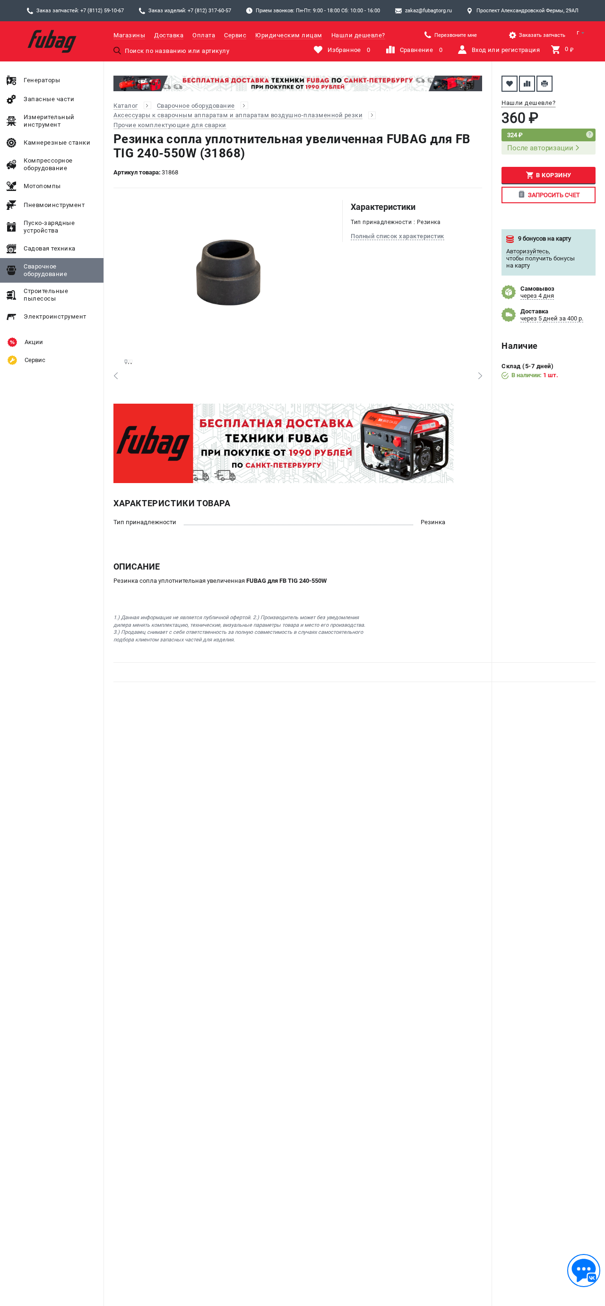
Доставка (168, 35)
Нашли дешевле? (358, 35)
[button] (115, 376)
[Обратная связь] (583, 1270)
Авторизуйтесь (527, 251)
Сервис (235, 35)
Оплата (203, 35)
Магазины (129, 35)
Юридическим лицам (288, 35)
